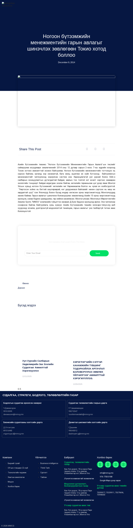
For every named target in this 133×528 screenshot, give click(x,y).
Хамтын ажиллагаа (16, 477)
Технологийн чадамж (17, 473)
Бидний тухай (14, 463)
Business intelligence (49, 463)
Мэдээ (11, 482)
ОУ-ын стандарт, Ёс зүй (18, 468)
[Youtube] (123, 464)
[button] (87, 149)
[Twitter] (108, 464)
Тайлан (43, 477)
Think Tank (45, 468)
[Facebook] (100, 464)
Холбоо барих (14, 486)
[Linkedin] (115, 464)
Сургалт (43, 473)
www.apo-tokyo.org (101, 205)
